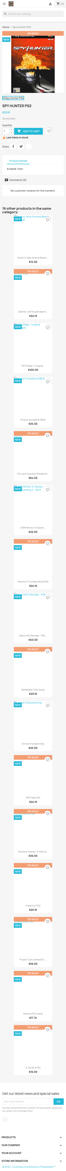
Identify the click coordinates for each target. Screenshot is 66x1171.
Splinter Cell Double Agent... (33, 311)
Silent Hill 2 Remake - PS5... (33, 635)
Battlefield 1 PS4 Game (33, 689)
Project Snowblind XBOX (33, 419)
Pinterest (29, 146)
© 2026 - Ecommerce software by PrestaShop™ (28, 1167)
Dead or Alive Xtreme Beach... (33, 257)
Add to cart (28, 131)
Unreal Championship (33, 743)
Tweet (21, 146)
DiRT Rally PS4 (33, 797)
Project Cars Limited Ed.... (33, 959)
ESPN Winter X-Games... (33, 527)
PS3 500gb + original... (33, 365)
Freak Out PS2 (33, 905)
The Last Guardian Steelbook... (33, 473)
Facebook (5, 1119)
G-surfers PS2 (33, 1067)
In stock (11, 168)
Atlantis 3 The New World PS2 (33, 581)
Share (13, 146)
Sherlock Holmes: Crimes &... (33, 851)
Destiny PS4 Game (33, 1013)
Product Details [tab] (18, 161)
